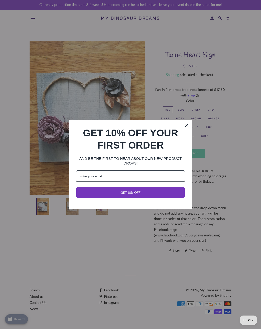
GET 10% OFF (130, 192)
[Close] (187, 125)
